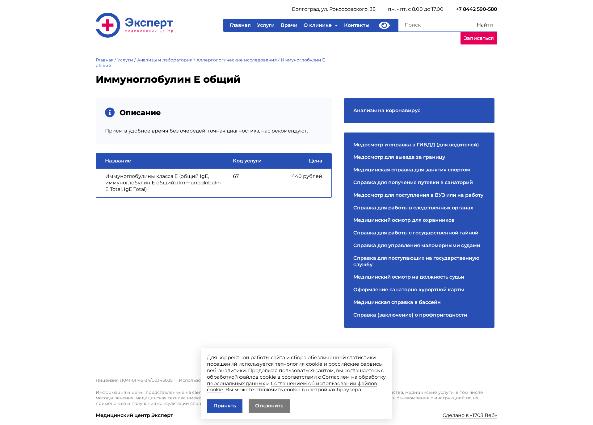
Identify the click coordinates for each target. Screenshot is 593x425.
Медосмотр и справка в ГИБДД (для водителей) (416, 145)
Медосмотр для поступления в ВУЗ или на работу (418, 195)
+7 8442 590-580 (476, 9)
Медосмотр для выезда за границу (399, 157)
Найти (485, 25)
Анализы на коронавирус (386, 110)
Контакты (356, 25)
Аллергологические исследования (236, 60)
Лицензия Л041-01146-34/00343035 (134, 380)
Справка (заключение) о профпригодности (410, 315)
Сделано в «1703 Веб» (470, 415)
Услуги (266, 25)
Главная (240, 25)
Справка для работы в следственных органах (413, 208)
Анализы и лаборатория (164, 60)
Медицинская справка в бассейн (397, 302)
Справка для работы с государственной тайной (415, 233)
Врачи (289, 25)
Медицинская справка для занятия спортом (411, 170)
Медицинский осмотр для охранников (404, 220)
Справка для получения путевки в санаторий (413, 182)
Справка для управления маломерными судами (416, 245)
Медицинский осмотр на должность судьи (408, 277)
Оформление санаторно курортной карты (408, 289)
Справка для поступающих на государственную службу (416, 261)
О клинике (318, 25)
